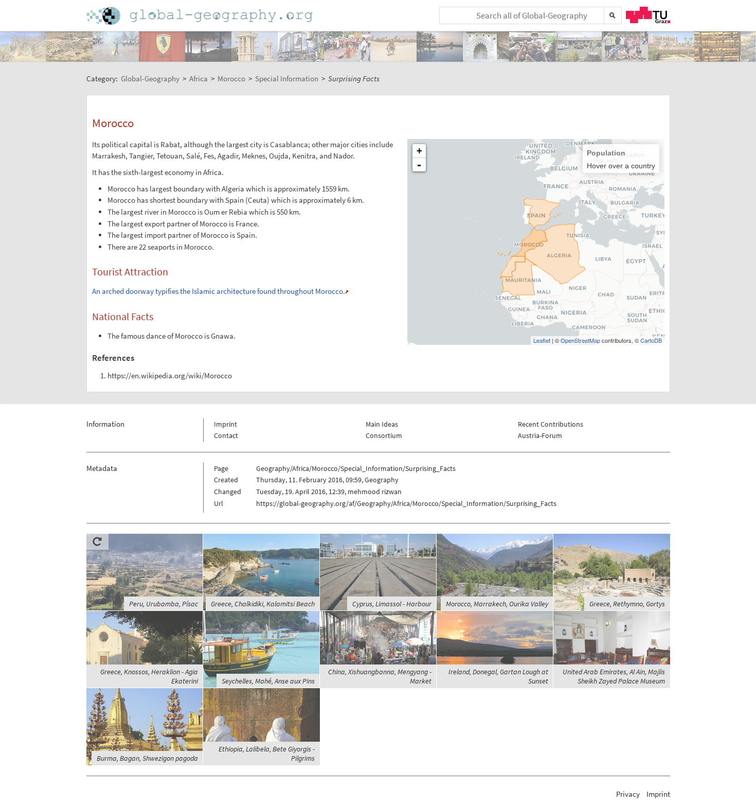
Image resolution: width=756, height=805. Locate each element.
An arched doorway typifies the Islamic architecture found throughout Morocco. (218, 291)
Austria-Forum (540, 435)
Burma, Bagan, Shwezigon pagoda (147, 758)
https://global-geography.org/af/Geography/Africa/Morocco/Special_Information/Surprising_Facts (406, 503)
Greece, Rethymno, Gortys (627, 603)
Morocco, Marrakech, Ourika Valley (497, 603)
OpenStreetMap (580, 340)
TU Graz (648, 15)
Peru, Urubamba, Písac (163, 603)
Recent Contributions (550, 424)
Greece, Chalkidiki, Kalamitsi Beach (263, 603)
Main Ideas (382, 424)
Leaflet (541, 340)
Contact (226, 435)
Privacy (628, 794)
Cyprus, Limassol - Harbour (391, 603)
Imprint (225, 424)
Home (200, 16)
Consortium (384, 435)
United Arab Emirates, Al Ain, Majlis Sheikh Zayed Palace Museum (614, 676)
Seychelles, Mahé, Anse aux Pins (268, 681)
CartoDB (651, 340)
